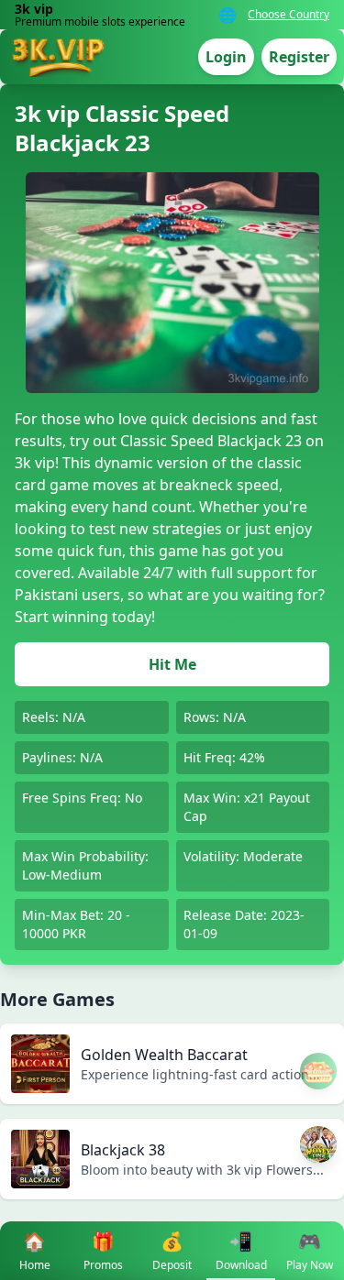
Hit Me (172, 664)
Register (299, 57)
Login (226, 57)
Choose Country (288, 14)
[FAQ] (318, 1071)
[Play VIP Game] (318, 1144)
